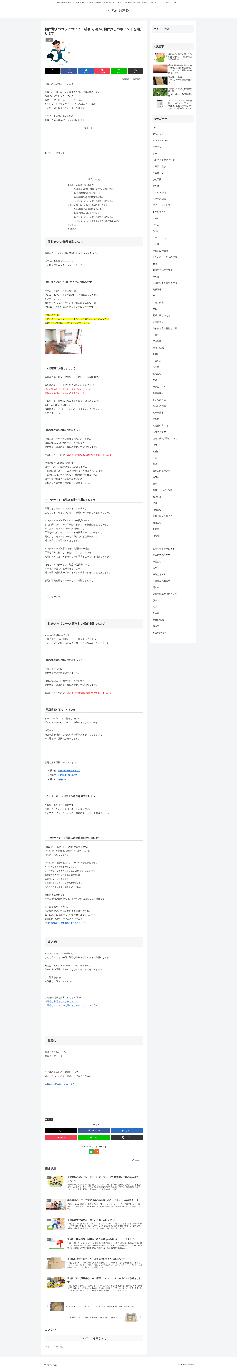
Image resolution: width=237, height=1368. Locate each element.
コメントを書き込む (94, 1338)
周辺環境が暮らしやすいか (88, 213)
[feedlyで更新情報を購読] (91, 1151)
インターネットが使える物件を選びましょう (96, 201)
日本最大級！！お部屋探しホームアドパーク (66, 923)
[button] (135, 71)
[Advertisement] (94, 138)
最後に (73, 229)
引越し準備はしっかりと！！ (62, 1001)
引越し (49, 1119)
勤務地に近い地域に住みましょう (91, 197)
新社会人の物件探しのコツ (82, 185)
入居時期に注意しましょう (88, 193)
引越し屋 (62, 779)
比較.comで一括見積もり (69, 771)
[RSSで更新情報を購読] (96, 1151)
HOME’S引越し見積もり (69, 775)
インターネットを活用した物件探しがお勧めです (98, 221)
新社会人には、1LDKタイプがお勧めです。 (95, 189)
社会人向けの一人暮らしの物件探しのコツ (89, 205)
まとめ (73, 225)
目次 (90, 179)
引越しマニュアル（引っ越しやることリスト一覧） (71, 1005)
